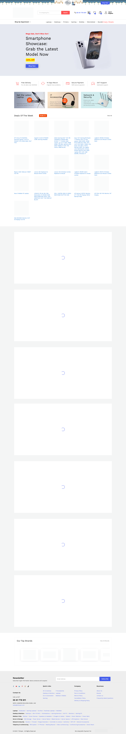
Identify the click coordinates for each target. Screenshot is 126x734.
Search (65, 12)
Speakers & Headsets (45, 716)
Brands (100, 22)
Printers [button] (66, 22)
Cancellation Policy (80, 698)
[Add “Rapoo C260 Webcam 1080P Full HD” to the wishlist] (22, 167)
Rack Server (84, 719)
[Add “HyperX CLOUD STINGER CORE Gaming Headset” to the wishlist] (42, 133)
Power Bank (85, 716)
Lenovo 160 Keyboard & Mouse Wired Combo (41, 172)
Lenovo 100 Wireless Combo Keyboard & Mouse (62, 172)
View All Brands (104, 641)
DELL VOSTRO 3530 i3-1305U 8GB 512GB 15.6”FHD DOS (62, 194)
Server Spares (65, 719)
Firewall (34, 722)
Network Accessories (83, 722)
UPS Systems (75, 719)
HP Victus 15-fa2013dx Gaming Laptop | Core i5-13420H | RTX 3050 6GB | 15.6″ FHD (23, 140)
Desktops (28, 713)
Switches (66, 722)
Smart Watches (76, 716)
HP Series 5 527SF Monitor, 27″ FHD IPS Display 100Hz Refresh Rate (82, 195)
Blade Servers (56, 719)
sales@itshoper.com (19, 705)
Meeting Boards (50, 724)
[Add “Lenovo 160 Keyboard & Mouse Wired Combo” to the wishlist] (42, 167)
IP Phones (41, 724)
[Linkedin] (19, 686)
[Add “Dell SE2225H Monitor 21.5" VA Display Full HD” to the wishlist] (22, 213)
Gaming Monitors (56, 713)
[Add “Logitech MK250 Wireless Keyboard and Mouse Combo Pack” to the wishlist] (102, 133)
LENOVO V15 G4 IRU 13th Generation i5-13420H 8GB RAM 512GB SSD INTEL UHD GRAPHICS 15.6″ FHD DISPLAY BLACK (42, 196)
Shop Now (105, 3)
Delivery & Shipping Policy (82, 700)
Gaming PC (79, 713)
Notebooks (22, 710)
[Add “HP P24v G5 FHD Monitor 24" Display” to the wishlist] (102, 189)
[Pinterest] (22, 686)
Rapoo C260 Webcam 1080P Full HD (22, 172)
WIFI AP (73, 722)
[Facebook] (13, 686)
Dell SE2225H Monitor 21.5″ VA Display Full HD (22, 218)
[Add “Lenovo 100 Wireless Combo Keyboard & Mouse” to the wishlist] (62, 167)
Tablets (68, 716)
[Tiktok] (28, 686)
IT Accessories (60, 691)
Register (110, 13)
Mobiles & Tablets (61, 695)
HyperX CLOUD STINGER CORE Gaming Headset (41, 138)
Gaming (45, 698)
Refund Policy (78, 695)
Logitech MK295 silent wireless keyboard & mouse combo (82, 173)
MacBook (59, 710)
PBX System (33, 724)
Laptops (58, 693)
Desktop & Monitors (49, 693)
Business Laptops (49, 710)
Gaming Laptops (31, 710)
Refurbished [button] (91, 22)
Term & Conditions (79, 693)
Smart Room (90, 724)
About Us (99, 691)
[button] (26, 133)
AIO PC (65, 713)
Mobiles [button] (81, 22)
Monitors (71, 713)
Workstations (46, 713)
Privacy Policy (78, 691)
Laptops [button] (49, 22)
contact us (100, 695)
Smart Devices (33, 716)
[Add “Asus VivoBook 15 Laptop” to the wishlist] (22, 189)
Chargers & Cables (58, 716)
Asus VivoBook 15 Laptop (21, 193)
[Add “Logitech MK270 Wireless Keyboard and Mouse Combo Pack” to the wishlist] (102, 167)
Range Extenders (43, 722)
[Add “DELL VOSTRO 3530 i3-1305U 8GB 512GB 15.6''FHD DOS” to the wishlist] (62, 189)
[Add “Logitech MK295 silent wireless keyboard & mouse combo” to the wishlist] (82, 167)
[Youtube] (16, 686)
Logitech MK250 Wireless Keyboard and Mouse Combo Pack (102, 139)
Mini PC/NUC (36, 713)
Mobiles (25, 716)
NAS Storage (27, 719)
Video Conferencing (62, 724)
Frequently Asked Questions (105, 698)
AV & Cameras (47, 691)
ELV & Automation (48, 695)
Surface (40, 710)
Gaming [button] (73, 22)
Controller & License (56, 722)
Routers (28, 722)
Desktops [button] (57, 22)
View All (109, 115)
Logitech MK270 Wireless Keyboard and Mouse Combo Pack (102, 173)
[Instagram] (25, 686)
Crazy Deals (108, 22)
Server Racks (46, 719)
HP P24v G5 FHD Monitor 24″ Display (103, 194)
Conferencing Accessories (77, 724)
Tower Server (37, 719)
